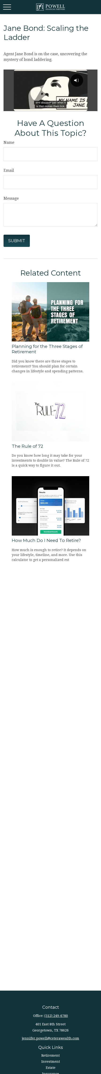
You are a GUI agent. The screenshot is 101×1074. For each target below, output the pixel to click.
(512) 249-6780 (56, 1016)
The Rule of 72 (27, 446)
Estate (50, 1068)
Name (9, 142)
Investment (50, 1061)
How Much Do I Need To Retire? (46, 540)
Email (9, 170)
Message (11, 198)
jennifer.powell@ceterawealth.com (50, 1038)
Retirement (50, 1055)
